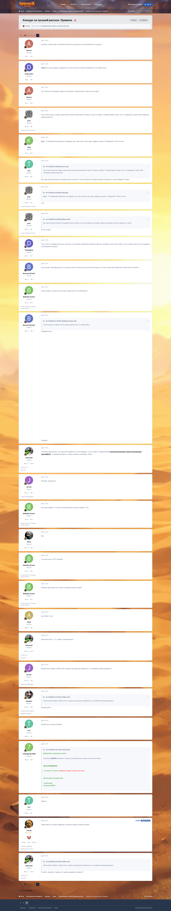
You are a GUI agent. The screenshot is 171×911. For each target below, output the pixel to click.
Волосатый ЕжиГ (29, 273)
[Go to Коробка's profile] (29, 694)
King (29, 147)
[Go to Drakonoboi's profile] (29, 67)
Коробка (29, 701)
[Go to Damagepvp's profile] (29, 243)
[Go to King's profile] (29, 140)
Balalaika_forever (29, 297)
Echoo (29, 542)
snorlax (28, 26)
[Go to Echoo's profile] (29, 535)
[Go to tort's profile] (29, 164)
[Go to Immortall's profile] (29, 451)
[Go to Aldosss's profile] (29, 44)
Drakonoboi (29, 74)
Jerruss (29, 487)
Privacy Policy (32, 908)
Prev (25, 35)
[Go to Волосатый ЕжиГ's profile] (29, 267)
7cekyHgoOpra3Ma (29, 754)
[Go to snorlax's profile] (24, 26)
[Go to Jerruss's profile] (29, 480)
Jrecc (29, 121)
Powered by (143, 908)
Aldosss (29, 50)
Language (22, 908)
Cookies (56, 908)
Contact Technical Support (45, 908)
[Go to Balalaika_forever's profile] (29, 290)
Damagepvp (29, 250)
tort (29, 171)
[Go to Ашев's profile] (29, 615)
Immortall (29, 458)
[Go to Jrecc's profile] (29, 114)
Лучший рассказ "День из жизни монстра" (55, 26)
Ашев (29, 622)
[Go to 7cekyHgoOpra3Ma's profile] (29, 747)
